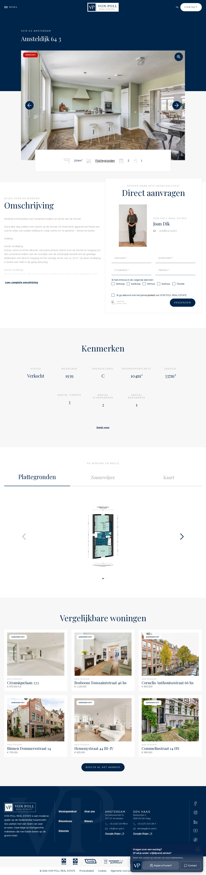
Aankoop (136, 283)
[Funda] (91, 862)
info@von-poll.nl (116, 828)
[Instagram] (195, 812)
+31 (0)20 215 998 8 (118, 824)
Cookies (102, 870)
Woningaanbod (68, 811)
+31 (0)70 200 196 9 (146, 824)
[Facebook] (195, 803)
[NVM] (64, 862)
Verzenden (182, 302)
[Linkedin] (195, 821)
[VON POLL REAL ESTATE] (103, 7)
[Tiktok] (195, 839)
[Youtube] (195, 830)
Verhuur (151, 283)
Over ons (89, 811)
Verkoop (120, 283)
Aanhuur (165, 283)
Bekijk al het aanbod (103, 767)
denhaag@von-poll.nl (147, 828)
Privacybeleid (86, 870)
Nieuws (88, 821)
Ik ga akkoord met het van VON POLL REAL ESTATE (151, 295)
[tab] (37, 477)
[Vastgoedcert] (113, 862)
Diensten (64, 830)
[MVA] (75, 862)
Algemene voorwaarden (124, 870)
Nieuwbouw (65, 821)
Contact (191, 7)
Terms (125, 303)
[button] (29, 105)
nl (177, 7)
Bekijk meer (103, 427)
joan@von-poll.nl (168, 230)
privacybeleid (148, 295)
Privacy (119, 303)
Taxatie (180, 283)
